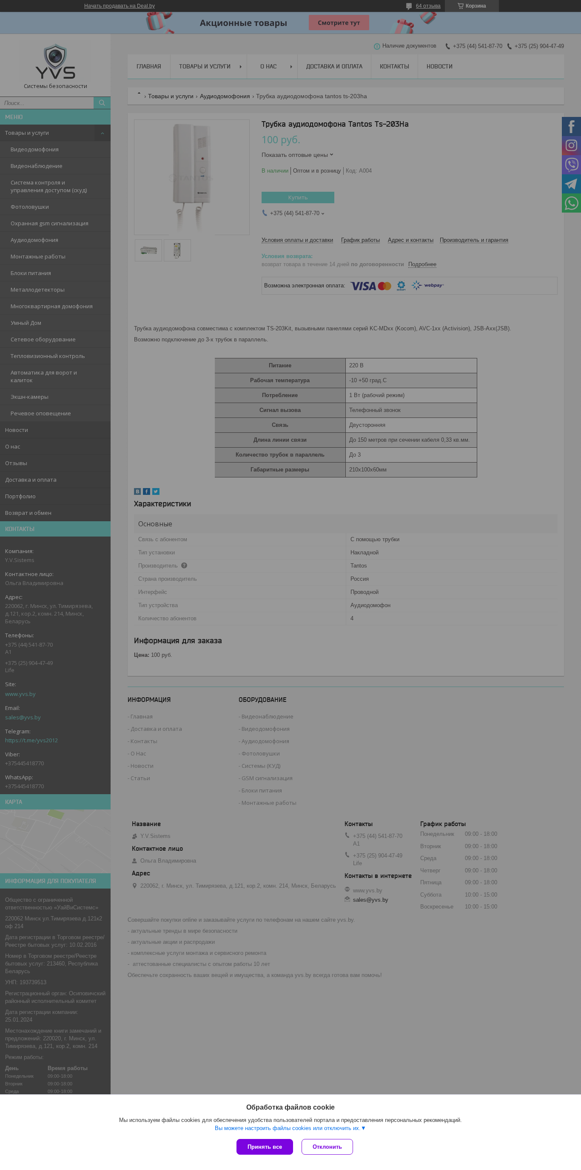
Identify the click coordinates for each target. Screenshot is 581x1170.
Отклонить (327, 1147)
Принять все (265, 1147)
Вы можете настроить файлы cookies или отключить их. (288, 1128)
